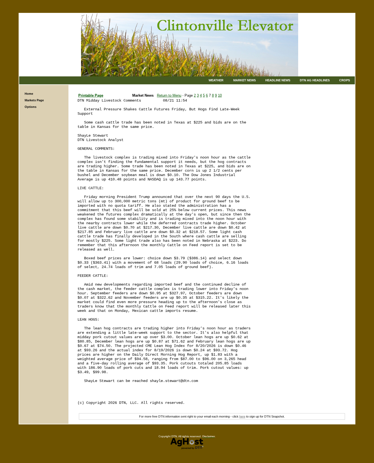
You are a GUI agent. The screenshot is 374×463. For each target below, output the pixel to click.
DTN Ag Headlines (315, 80)
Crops (344, 80)
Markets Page (34, 100)
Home (29, 93)
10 (220, 95)
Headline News (277, 80)
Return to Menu (169, 95)
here (242, 416)
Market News (244, 80)
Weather (216, 80)
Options (30, 106)
